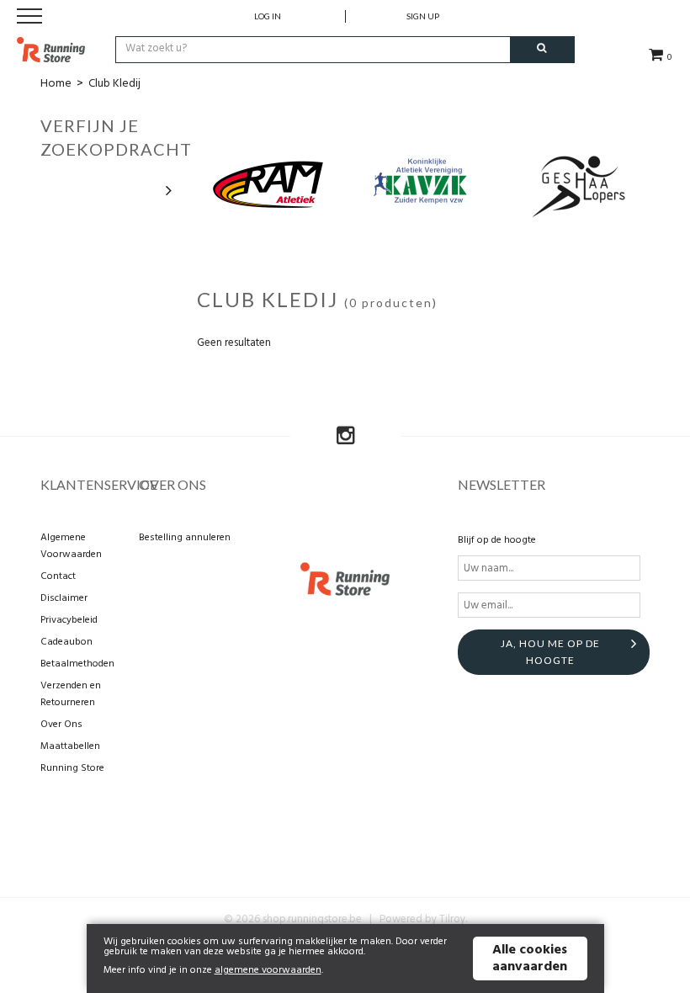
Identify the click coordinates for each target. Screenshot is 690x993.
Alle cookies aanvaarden (529, 958)
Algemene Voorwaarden (71, 546)
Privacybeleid (69, 620)
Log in (267, 16)
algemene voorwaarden (268, 970)
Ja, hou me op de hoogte (550, 651)
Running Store (72, 768)
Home (56, 83)
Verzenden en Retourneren (70, 694)
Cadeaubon (66, 642)
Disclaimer (64, 598)
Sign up (422, 16)
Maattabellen (70, 746)
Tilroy (452, 919)
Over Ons (61, 724)
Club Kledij (114, 83)
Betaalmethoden (77, 664)
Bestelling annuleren (185, 537)
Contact (58, 576)
